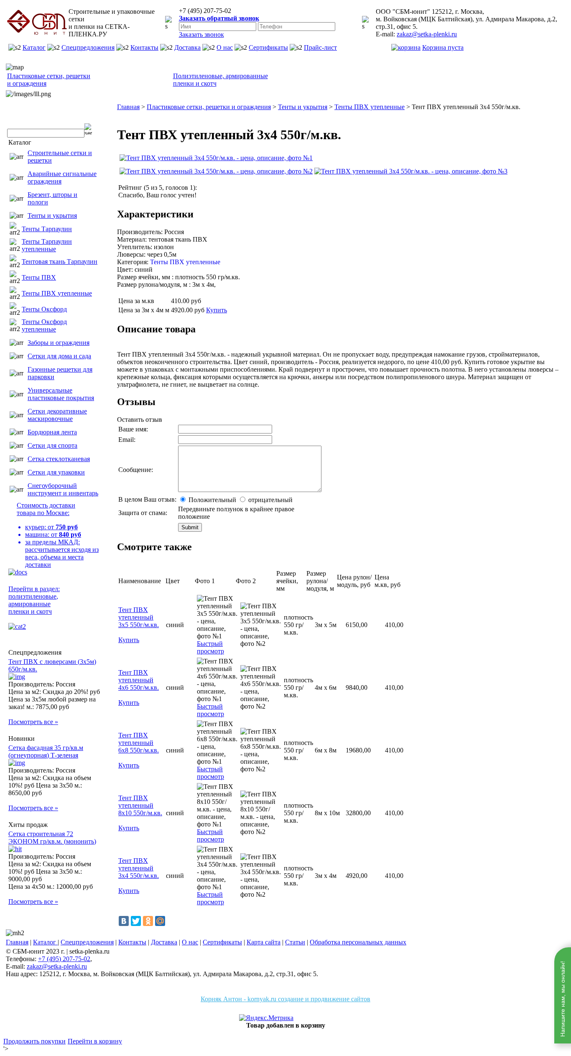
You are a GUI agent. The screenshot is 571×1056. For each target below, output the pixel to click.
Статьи (295, 942)
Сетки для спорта (52, 445)
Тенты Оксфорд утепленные (44, 325)
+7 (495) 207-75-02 (64, 958)
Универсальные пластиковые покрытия (61, 394)
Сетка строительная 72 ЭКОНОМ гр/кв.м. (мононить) (52, 837)
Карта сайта (263, 942)
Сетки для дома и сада (59, 356)
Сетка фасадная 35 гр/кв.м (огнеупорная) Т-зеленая (45, 751)
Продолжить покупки (34, 1041)
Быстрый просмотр (210, 647)
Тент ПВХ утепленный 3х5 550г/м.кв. (138, 617)
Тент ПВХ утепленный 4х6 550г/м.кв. (138, 680)
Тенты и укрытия (52, 215)
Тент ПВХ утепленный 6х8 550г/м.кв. (138, 743)
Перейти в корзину (95, 1041)
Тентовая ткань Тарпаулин (59, 261)
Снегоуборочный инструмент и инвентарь (63, 489)
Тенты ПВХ (39, 277)
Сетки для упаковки (56, 472)
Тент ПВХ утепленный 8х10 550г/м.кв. (140, 805)
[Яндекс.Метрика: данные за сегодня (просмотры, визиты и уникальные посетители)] (266, 1018)
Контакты (144, 47)
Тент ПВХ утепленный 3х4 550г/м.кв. (138, 868)
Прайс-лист (320, 47)
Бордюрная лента (52, 432)
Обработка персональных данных (358, 942)
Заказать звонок (201, 34)
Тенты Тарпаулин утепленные (47, 245)
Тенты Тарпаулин (47, 228)
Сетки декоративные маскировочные (57, 415)
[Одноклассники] (148, 921)
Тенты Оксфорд (44, 309)
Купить (216, 310)
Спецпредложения (88, 47)
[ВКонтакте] (124, 921)
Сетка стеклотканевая (59, 458)
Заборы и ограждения (58, 342)
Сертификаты (268, 47)
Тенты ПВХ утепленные (57, 293)
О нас (225, 47)
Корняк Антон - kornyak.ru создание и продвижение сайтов (285, 998)
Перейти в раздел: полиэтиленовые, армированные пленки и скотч (34, 600)
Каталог (34, 47)
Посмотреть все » (33, 721)
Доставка (187, 47)
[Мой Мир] (160, 921)
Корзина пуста (443, 47)
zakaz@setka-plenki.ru (427, 34)
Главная (17, 942)
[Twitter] (136, 921)
